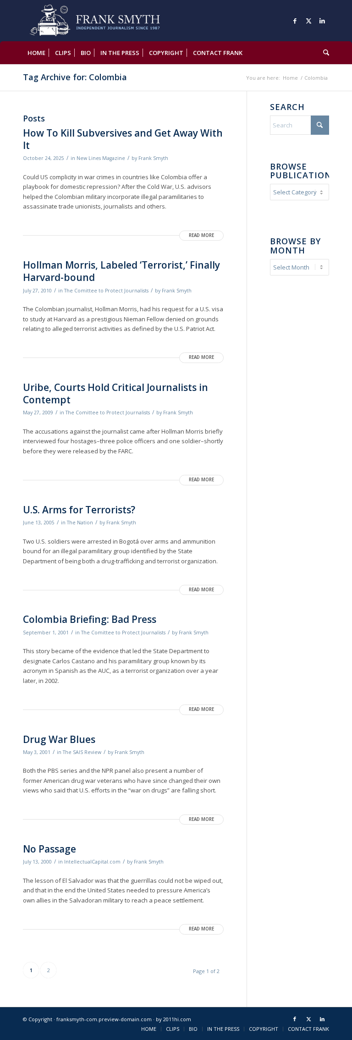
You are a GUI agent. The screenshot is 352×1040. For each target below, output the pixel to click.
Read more (201, 235)
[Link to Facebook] (295, 21)
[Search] (324, 52)
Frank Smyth (153, 158)
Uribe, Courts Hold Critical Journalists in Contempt (115, 393)
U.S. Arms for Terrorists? (79, 509)
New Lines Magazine (101, 158)
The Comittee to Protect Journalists (106, 290)
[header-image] (108, 20)
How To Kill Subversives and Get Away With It (123, 139)
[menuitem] (36, 52)
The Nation (80, 522)
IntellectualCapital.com (92, 861)
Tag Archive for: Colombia (75, 77)
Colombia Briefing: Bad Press (89, 619)
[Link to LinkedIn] (322, 21)
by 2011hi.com (173, 1019)
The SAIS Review (82, 752)
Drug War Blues (59, 739)
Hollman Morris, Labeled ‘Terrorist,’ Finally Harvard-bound (121, 271)
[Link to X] (308, 21)
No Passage (49, 848)
